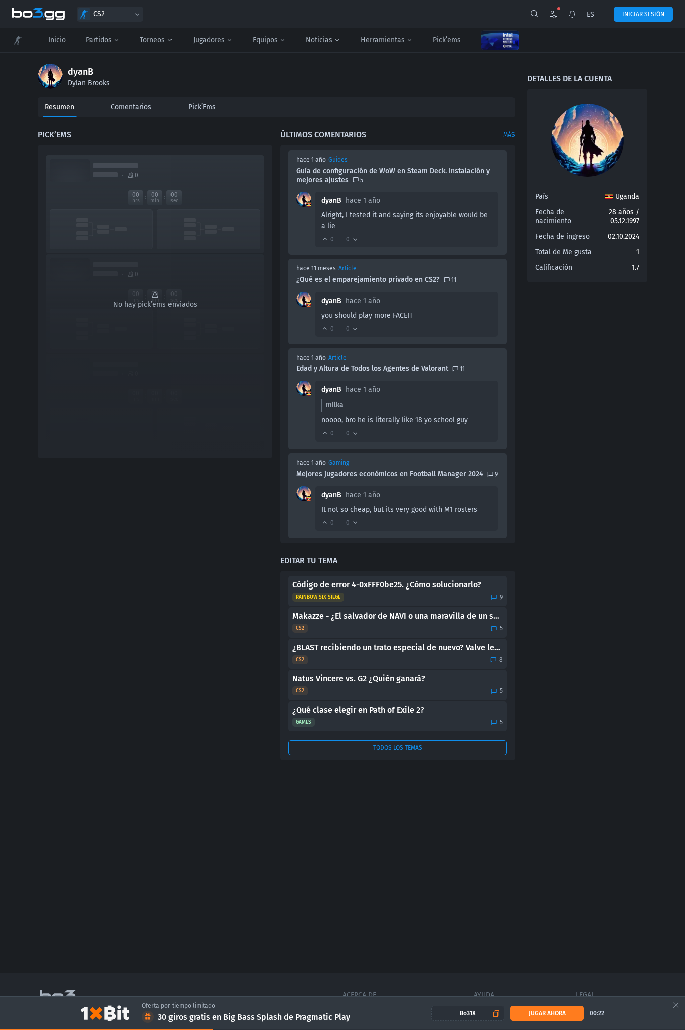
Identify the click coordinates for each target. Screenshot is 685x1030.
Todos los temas (397, 747)
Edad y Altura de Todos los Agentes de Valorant (372, 368)
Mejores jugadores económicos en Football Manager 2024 (389, 474)
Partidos (99, 40)
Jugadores (209, 40)
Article (347, 268)
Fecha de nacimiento (553, 216)
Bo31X (468, 1013)
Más (509, 134)
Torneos (152, 40)
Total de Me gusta (563, 252)
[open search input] (534, 14)
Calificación (553, 267)
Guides (338, 159)
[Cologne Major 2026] (500, 40)
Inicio (57, 40)
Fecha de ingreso (562, 236)
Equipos (265, 40)
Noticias (319, 40)
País (541, 196)
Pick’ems (447, 40)
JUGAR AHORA (547, 1013)
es (590, 14)
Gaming (338, 462)
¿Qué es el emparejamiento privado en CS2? (368, 279)
